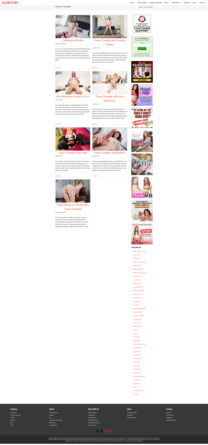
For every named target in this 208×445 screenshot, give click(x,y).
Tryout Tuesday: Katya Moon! (110, 152)
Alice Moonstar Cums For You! (73, 96)
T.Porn (135, 330)
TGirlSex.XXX (137, 369)
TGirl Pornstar (137, 348)
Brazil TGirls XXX (138, 269)
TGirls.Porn (136, 365)
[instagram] (106, 431)
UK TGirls (136, 394)
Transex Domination (139, 376)
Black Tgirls (136, 258)
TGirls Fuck (136, 355)
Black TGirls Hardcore (139, 262)
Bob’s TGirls (136, 265)
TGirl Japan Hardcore (139, 344)
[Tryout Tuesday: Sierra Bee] (73, 139)
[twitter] (101, 431)
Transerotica (137, 373)
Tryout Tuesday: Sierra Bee (72, 152)
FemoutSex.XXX (138, 287)
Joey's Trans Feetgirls (139, 308)
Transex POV (137, 380)
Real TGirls (136, 323)
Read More (57, 67)
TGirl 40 (135, 333)
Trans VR (136, 387)
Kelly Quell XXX (137, 312)
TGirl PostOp (137, 351)
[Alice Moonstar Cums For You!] (73, 82)
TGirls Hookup (137, 358)
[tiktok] (97, 431)
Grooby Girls (136, 301)
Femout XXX (136, 283)
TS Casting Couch (138, 390)
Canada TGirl (137, 276)
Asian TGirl (136, 255)
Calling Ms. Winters (73, 40)
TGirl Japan (136, 340)
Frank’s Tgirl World (138, 290)
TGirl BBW (136, 337)
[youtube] (110, 431)
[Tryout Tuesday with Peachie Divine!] (109, 26)
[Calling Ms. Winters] (73, 26)
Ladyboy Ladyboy (138, 315)
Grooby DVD (136, 298)
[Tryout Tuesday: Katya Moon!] (109, 139)
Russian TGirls (137, 326)
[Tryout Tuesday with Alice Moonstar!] (109, 82)
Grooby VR (136, 305)
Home (140, 7)
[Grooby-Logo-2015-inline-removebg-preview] (10, 2)
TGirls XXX (136, 362)
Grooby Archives (138, 294)
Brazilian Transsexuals (140, 273)
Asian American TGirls (139, 251)
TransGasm (136, 383)
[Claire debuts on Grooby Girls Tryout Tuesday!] (73, 191)
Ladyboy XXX (137, 319)
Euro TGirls (136, 280)
